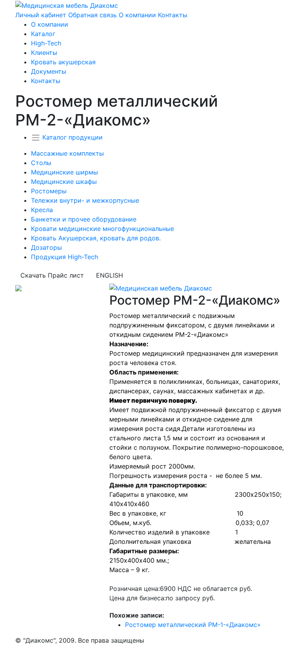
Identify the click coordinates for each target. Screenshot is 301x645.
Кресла (42, 210)
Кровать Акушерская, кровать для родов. (96, 238)
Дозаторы (46, 247)
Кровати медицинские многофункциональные (102, 229)
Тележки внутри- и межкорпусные (85, 200)
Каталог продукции (72, 137)
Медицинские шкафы (64, 181)
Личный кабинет (40, 15)
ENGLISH (109, 275)
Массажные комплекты (67, 153)
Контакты (172, 15)
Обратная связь (92, 15)
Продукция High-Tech (64, 257)
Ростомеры (49, 191)
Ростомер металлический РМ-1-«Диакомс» (193, 625)
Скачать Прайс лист (52, 275)
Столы (41, 163)
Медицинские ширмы (64, 172)
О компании (137, 15)
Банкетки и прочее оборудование (83, 219)
